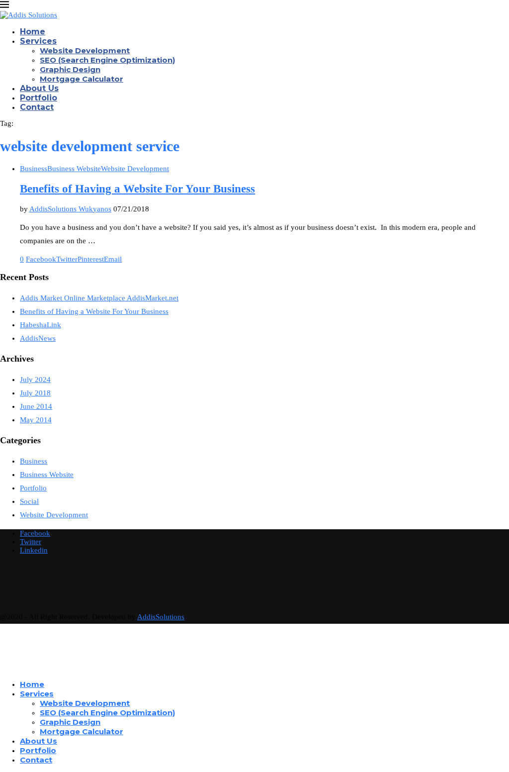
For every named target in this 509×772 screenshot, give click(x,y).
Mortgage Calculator (81, 79)
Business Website (47, 475)
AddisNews (38, 338)
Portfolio (38, 97)
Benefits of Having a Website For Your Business (137, 189)
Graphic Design (70, 69)
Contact (37, 107)
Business (33, 461)
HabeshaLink (40, 325)
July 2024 (35, 380)
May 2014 (36, 420)
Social (29, 501)
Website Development (85, 50)
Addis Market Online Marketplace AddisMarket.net (99, 298)
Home (32, 31)
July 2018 (35, 393)
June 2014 (36, 406)
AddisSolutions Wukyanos (70, 209)
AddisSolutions (160, 617)
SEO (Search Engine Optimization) (107, 60)
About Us (39, 88)
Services (38, 41)
